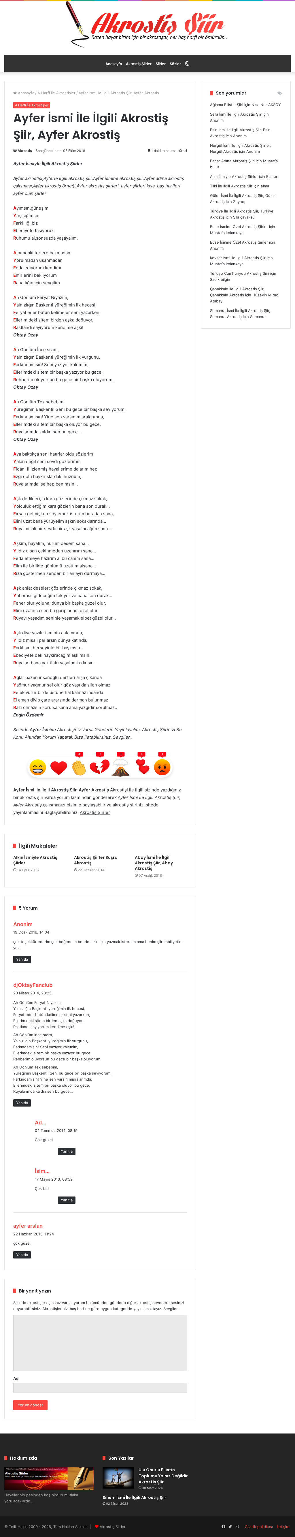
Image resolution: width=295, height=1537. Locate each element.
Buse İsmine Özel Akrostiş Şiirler (239, 226)
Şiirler (161, 63)
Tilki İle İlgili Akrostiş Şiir (231, 186)
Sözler (175, 63)
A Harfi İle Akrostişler (56, 93)
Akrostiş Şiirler (139, 63)
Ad (15, 1378)
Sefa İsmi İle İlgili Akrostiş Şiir (236, 114)
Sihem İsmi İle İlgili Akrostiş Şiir (134, 1497)
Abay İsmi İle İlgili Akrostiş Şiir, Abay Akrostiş (154, 863)
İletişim (283, 1526)
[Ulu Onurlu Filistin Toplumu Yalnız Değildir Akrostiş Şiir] (118, 1478)
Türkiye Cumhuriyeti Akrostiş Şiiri (239, 273)
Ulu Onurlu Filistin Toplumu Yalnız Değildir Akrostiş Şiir (163, 1476)
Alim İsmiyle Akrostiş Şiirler (234, 176)
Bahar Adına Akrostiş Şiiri (232, 161)
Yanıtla (22, 959)
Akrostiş (25, 150)
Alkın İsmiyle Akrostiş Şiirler (35, 860)
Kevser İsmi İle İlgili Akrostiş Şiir (238, 257)
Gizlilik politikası (259, 1526)
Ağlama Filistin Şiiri (226, 104)
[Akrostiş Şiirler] (147, 24)
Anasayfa (113, 63)
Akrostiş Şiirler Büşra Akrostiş (96, 860)
